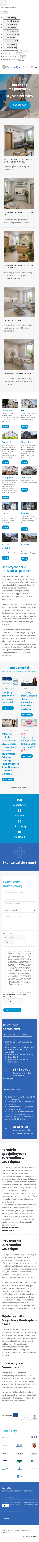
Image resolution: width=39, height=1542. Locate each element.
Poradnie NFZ (8, 1230)
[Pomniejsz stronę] (24, 51)
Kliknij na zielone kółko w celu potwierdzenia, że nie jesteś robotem (17, 995)
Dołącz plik (8, 934)
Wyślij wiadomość (12, 1010)
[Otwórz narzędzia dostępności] (3, 3)
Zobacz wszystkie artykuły (18, 787)
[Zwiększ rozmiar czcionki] (20, 54)
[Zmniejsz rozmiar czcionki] (17, 54)
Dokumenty (5, 1532)
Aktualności (25, 1530)
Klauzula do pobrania (15, 984)
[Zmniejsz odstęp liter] (19, 59)
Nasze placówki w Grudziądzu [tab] (17, 1035)
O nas (3, 1530)
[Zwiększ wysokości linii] (24, 56)
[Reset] (2, 12)
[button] (36, 67)
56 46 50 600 (21, 1070)
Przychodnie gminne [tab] (13, 1089)
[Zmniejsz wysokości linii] (21, 56)
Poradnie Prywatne (10, 1228)
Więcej (5, 426)
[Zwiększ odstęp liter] (23, 59)
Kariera (17, 1530)
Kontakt (9, 1530)
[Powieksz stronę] (27, 51)
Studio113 (34, 1536)
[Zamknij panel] (5, 12)
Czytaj (36, 1504)
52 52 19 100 (20, 1127)
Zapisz (6, 1518)
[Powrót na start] (11, 67)
